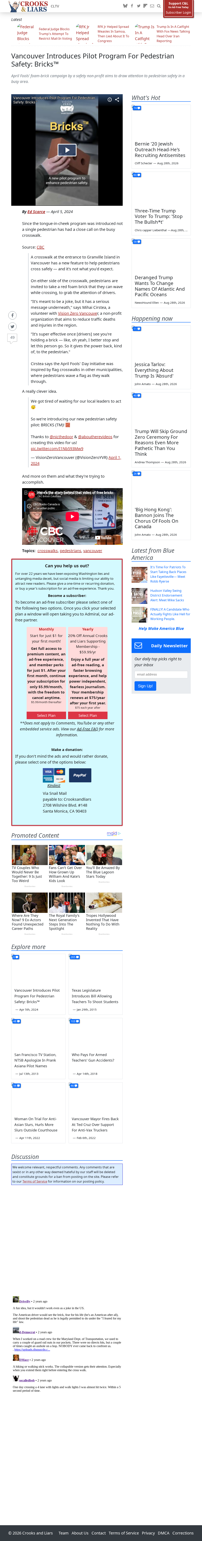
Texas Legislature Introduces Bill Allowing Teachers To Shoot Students (95, 996)
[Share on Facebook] (12, 315)
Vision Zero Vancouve (77, 313)
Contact (99, 1533)
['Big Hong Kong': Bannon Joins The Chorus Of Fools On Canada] (161, 487)
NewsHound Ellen (147, 302)
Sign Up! (145, 686)
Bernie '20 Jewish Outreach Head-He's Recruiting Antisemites (160, 149)
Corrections (183, 1533)
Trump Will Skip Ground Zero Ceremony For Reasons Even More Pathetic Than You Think (161, 442)
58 (135, 241)
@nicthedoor (61, 436)
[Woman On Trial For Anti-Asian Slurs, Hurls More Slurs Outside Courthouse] (38, 1097)
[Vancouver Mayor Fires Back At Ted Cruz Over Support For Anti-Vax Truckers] (96, 1097)
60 (135, 175)
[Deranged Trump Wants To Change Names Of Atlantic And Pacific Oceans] (161, 255)
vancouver (92, 550)
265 (73, 957)
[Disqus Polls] (67, 1239)
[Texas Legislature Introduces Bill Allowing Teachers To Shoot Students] (96, 969)
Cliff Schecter (143, 163)
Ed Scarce (36, 211)
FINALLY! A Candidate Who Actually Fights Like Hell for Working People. (170, 614)
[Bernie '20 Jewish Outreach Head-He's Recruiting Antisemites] (161, 121)
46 (72, 1085)
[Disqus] (67, 1344)
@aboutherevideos (95, 436)
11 (135, 329)
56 (14, 1085)
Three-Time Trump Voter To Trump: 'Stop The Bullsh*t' (159, 216)
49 (12, 337)
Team (64, 1533)
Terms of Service (34, 1181)
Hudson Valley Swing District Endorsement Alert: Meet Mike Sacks (167, 595)
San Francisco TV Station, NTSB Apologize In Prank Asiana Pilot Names (35, 1060)
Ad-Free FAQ (87, 729)
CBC (40, 247)
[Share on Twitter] (12, 326)
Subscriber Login (178, 12)
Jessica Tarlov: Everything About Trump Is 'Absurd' (154, 370)
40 (135, 395)
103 (73, 1021)
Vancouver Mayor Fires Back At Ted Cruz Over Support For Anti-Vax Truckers (95, 1124)
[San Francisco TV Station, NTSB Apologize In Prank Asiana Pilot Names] (38, 1033)
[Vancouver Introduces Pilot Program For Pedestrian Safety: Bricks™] (38, 969)
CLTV (55, 6)
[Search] (158, 6)
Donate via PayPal (80, 775)
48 (14, 1021)
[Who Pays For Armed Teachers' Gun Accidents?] (96, 1033)
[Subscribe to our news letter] (152, 6)
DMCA (163, 1533)
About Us (80, 1533)
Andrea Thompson (147, 462)
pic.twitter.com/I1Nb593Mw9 (57, 448)
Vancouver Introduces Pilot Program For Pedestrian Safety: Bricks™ (92, 60)
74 (135, 108)
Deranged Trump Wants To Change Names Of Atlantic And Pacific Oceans (160, 286)
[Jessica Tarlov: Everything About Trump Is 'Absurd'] (161, 342)
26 (135, 473)
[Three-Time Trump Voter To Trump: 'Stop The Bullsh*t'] (161, 188)
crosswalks (47, 550)
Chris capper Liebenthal (151, 230)
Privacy (148, 1533)
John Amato (143, 384)
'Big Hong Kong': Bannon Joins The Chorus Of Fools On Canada (156, 518)
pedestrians (70, 550)
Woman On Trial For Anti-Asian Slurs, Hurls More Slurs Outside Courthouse (35, 1124)
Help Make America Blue (161, 628)
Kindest (53, 785)
